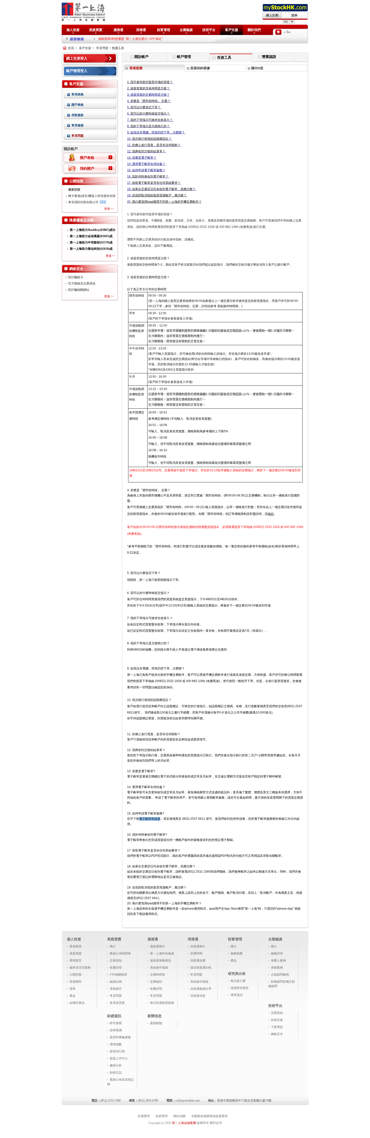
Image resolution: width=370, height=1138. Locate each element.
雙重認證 (269, 57)
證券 (294, 15)
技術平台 (208, 30)
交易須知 (116, 960)
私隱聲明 (144, 1116)
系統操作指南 (159, 967)
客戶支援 (231, 30)
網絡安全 (277, 1034)
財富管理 (163, 30)
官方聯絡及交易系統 (81, 283)
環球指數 (116, 1044)
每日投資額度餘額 (162, 1003)
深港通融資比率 (200, 988)
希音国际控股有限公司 (83, 202)
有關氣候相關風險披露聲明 (209, 1116)
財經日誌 (116, 1072)
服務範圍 (237, 953)
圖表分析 (116, 1065)
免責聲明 (162, 1116)
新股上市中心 (119, 1058)
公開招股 (75, 974)
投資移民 (75, 981)
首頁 (71, 48)
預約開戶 (87, 168)
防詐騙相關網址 (78, 290)
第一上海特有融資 (162, 953)
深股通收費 (197, 960)
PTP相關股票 (118, 974)
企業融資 (186, 30)
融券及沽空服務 (80, 967)
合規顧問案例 (280, 974)
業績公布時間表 (120, 953)
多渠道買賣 (117, 1003)
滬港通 (118, 30)
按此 (271, 514)
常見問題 (102, 48)
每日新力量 (238, 981)
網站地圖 (179, 1116)
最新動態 (156, 1023)
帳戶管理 (184, 57)
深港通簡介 (197, 946)
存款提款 (77, 115)
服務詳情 (277, 953)
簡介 (113, 946)
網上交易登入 (76, 58)
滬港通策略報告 (160, 960)
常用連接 (77, 125)
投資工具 (224, 57)
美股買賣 (95, 30)
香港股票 (75, 946)
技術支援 (277, 1020)
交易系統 (277, 1013)
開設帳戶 (141, 57)
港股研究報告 (240, 988)
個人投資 (73, 30)
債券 (72, 988)
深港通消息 (197, 996)
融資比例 (116, 981)
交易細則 (156, 981)
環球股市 (75, 960)
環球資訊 (237, 995)
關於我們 (254, 30)
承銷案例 (277, 967)
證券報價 (116, 1030)
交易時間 (196, 953)
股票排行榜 (117, 1051)
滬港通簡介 (157, 946)
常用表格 (77, 94)
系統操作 (116, 988)
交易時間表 (157, 974)
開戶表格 (77, 104)
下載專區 (277, 1027)
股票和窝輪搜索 (120, 1037)
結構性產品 (77, 1003)
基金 (72, 996)
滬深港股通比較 (200, 967)
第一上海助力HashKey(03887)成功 (92, 230)
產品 (234, 960)
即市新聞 (116, 1023)
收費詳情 (116, 967)
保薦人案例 (278, 960)
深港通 (141, 30)
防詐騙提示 (75, 277)
